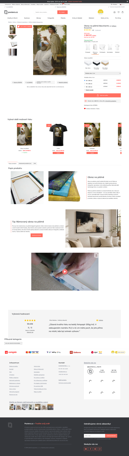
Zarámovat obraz (36, 235)
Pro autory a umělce (39, 377)
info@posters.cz (63, 371)
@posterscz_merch (94, 367)
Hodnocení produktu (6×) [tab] (25, 163)
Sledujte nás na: (90, 363)
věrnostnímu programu (110, 101)
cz (122, 4)
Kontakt (11, 369)
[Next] (120, 139)
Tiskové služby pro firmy (40, 389)
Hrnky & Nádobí (77, 18)
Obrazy (38, 18)
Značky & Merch (12, 18)
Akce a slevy (67, 4)
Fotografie (51, 18)
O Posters (11, 374)
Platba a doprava (16, 4)
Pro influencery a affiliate (40, 380)
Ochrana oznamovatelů (65, 383)
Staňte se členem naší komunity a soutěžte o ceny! (28, 402)
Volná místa (37, 366)
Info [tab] (35, 163)
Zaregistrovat (111, 435)
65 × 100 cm (89, 80)
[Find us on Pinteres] (95, 449)
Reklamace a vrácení (14, 383)
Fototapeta (102, 52)
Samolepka (110, 52)
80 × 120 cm (89, 86)
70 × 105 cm (89, 83)
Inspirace (46, 4)
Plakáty (63, 18)
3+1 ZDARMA (9, 7)
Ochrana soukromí (14, 386)
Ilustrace (27, 18)
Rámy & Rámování (25, 4)
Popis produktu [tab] (12, 163)
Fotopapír (87, 52)
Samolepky (37, 372)
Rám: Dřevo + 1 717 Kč (96, 68)
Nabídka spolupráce (39, 374)
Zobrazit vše (30, 332)
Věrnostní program (14, 391)
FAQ (10, 372)
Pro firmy (118, 18)
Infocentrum (8, 4)
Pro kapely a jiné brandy (40, 383)
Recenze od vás (13, 394)
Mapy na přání (40, 4)
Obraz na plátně (95, 53)
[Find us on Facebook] (90, 449)
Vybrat (58, 153)
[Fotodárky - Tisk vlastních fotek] (114, 12)
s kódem (94, 35)
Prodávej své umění (54, 4)
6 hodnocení (98, 30)
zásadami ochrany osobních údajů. (104, 438)
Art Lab (62, 4)
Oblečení (91, 18)
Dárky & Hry (105, 18)
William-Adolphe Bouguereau (12, 343)
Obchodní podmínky (14, 380)
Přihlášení (115, 4)
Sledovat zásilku (13, 366)
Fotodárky (33, 4)
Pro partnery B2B (38, 386)
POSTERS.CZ (14, 12)
